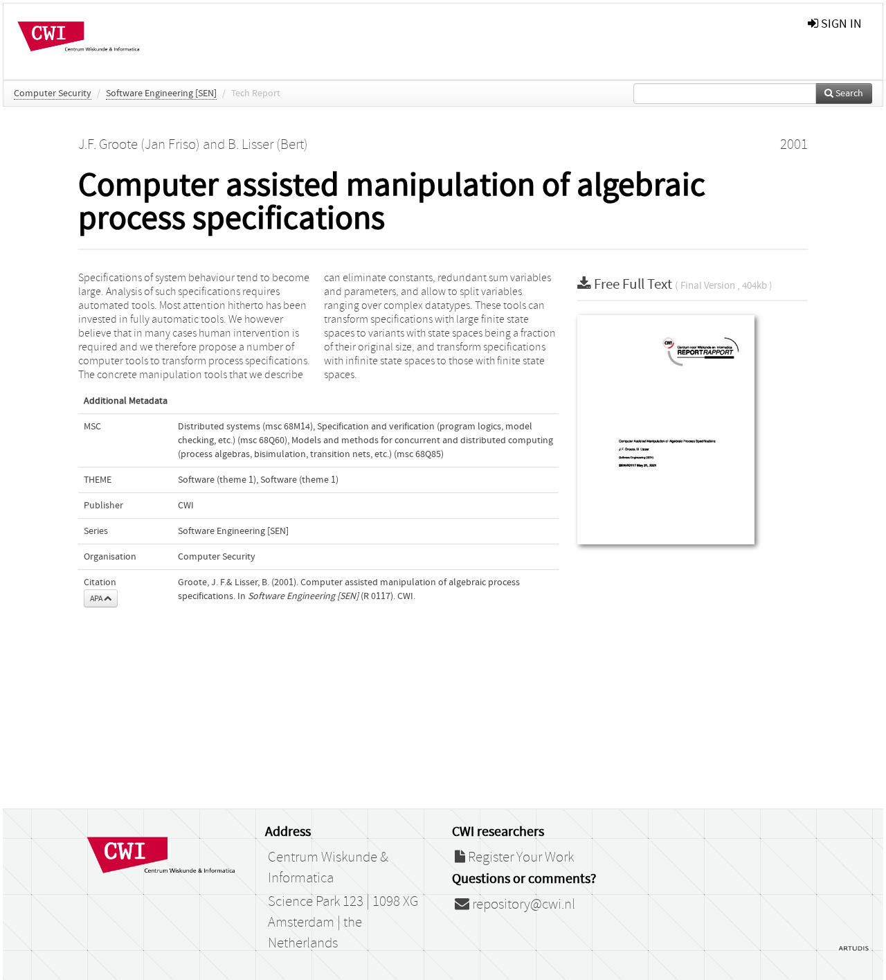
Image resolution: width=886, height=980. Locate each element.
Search (848, 93)
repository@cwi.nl (522, 904)
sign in (840, 24)
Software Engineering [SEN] (161, 93)
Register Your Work (519, 857)
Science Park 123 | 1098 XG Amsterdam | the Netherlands (343, 922)
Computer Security (52, 93)
